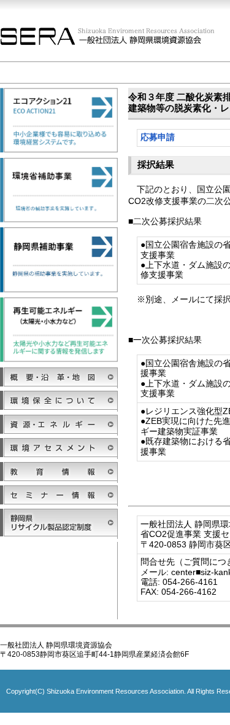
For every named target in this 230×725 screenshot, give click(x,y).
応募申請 (157, 137)
